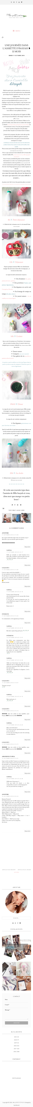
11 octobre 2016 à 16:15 (10, 744)
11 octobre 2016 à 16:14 (10, 710)
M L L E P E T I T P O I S (19, 1102)
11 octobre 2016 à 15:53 (10, 616)
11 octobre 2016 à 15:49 (10, 569)
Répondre (27, 547)
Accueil (16, 872)
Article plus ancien (24, 869)
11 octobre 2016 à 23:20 (15, 725)
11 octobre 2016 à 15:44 (10, 535)
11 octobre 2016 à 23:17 (15, 552)
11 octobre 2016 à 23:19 (15, 628)
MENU (17, 31)
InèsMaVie (5, 614)
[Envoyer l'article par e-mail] (16, 508)
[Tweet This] (12, 504)
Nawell (9, 550)
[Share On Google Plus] (18, 504)
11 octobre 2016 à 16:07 (10, 682)
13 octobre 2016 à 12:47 (15, 637)
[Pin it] (20, 504)
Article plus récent (9, 869)
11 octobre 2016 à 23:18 (15, 591)
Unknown (5, 568)
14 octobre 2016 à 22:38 (15, 660)
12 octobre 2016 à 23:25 (10, 796)
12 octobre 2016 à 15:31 (10, 758)
